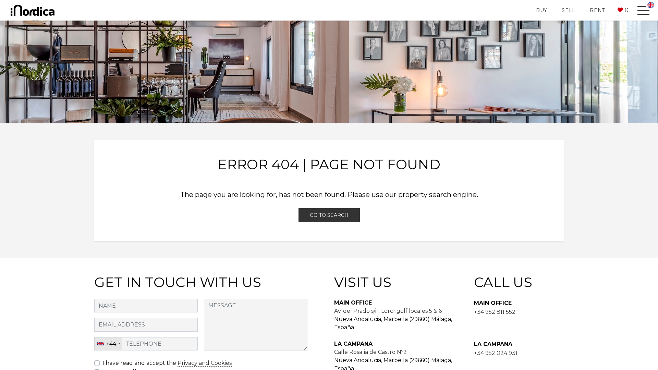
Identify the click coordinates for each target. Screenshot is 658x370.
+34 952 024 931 (495, 353)
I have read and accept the (167, 363)
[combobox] (108, 343)
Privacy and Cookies (205, 363)
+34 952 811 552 (494, 312)
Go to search (329, 215)
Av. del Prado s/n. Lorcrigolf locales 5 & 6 (388, 311)
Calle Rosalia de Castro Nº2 (370, 352)
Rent (597, 10)
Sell (568, 10)
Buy (541, 10)
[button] (623, 10)
